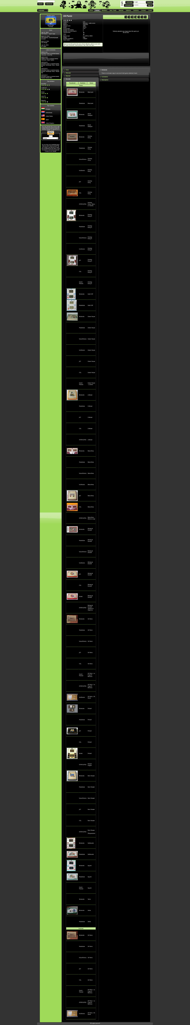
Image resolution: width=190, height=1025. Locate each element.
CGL (80, 193)
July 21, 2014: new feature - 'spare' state (48, 33)
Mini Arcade (51, 25)
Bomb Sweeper (90, 114)
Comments (105, 77)
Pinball (90, 708)
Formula (50, 26)
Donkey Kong (90, 136)
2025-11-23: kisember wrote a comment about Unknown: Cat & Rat (50, 54)
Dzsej (42, 92)
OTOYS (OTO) (82, 204)
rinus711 (43, 96)
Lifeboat (90, 395)
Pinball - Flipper (90, 764)
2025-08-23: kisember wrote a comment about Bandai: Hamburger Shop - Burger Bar (50, 64)
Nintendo (81, 92)
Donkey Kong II (90, 215)
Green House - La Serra (91, 383)
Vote (67, 70)
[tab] (81, 70)
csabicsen (44, 87)
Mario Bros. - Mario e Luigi (91, 518)
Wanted (68, 76)
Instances (104, 70)
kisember (43, 83)
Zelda (89, 910)
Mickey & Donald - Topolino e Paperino (90, 608)
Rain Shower (91, 776)
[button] (40, 4)
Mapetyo (43, 100)
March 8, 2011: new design (45, 42)
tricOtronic (82, 170)
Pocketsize (82, 103)
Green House (91, 316)
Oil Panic (90, 619)
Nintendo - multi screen (89, 23)
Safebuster (91, 843)
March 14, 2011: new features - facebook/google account (49, 38)
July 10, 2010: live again (45, 45)
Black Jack (90, 92)
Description (105, 80)
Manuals (68, 73)
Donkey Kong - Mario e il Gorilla (91, 204)
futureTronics (82, 159)
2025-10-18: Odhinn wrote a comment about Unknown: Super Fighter (49, 59)
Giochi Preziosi (81, 282)
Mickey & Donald (90, 529)
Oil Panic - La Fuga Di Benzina (91, 675)
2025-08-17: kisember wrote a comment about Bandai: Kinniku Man (50, 76)
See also (68, 79)
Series (81, 85)
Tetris (89, 899)
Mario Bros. (91, 451)
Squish (90, 865)
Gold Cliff (90, 294)
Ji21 (80, 181)
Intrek (80, 596)
